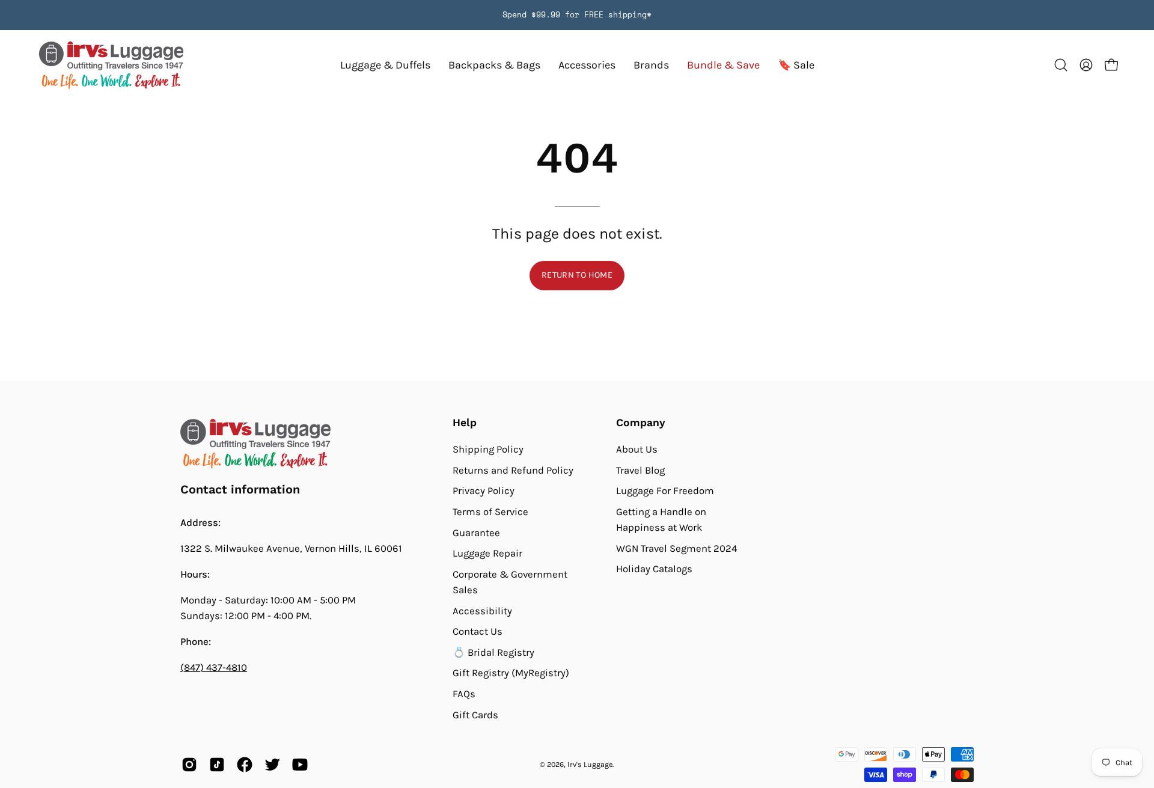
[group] (577, 15)
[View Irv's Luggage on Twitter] (272, 765)
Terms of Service (490, 512)
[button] (651, 65)
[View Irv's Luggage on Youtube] (300, 765)
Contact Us (477, 631)
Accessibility (482, 610)
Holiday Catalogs (654, 569)
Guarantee (476, 532)
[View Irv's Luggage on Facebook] (245, 765)
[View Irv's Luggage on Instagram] (189, 765)
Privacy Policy (483, 490)
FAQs (464, 694)
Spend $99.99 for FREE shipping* (577, 14)
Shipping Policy (488, 449)
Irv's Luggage (589, 764)
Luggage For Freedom (665, 490)
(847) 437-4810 (213, 667)
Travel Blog (640, 469)
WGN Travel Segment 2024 (676, 548)
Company (640, 423)
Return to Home (577, 275)
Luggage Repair (487, 553)
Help (465, 423)
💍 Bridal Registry (493, 652)
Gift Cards (475, 715)
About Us (637, 449)
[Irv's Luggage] (111, 65)
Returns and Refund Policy (513, 469)
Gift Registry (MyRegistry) (511, 673)
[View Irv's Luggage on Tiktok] (217, 765)
